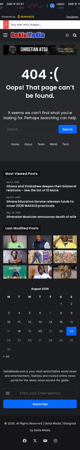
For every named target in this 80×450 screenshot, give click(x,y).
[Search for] (75, 36)
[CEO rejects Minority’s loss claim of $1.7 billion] (15, 272)
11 (19, 322)
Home (15, 144)
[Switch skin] (67, 36)
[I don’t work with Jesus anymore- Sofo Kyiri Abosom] (40, 272)
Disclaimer (72, 16)
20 (40, 331)
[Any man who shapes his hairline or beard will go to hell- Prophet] (65, 241)
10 (8, 322)
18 (19, 331)
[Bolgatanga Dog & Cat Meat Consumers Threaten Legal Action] (65, 272)
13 (40, 322)
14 (50, 322)
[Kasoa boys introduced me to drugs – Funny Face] (15, 241)
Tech (65, 144)
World (53, 144)
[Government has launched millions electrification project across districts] (40, 257)
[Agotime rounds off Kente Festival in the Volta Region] (65, 256)
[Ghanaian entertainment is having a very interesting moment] (15, 256)
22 (61, 331)
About (28, 144)
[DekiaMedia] (28, 35)
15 (61, 322)
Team (41, 144)
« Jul (6, 356)
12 (29, 322)
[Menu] (5, 36)
